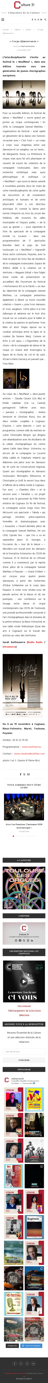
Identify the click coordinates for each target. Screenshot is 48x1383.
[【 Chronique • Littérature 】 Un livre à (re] (34, 1253)
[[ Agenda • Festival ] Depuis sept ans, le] (13, 1176)
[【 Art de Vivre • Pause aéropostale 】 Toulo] (13, 1278)
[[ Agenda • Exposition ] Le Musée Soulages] (34, 1227)
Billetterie (24, 1015)
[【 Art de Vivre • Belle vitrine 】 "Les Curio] (34, 1329)
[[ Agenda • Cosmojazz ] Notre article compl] (13, 1253)
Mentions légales (11, 1373)
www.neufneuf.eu (31, 747)
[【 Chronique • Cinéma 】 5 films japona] (34, 1150)
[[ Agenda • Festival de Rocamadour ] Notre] (34, 1278)
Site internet (24, 1006)
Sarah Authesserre (28, 46)
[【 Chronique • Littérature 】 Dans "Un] (34, 1202)
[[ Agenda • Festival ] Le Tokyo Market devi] (34, 1099)
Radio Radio (35, 642)
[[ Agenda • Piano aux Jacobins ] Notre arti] (34, 1125)
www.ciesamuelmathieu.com (29, 754)
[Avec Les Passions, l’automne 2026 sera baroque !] (24, 807)
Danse (28, 30)
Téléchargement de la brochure (24, 1011)
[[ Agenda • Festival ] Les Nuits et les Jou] (13, 1304)
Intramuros (9, 647)
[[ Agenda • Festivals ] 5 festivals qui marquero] (34, 1176)
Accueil (5, 30)
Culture (17, 30)
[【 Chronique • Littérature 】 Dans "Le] (34, 1304)
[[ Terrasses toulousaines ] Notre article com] (13, 1329)
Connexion (22, 1373)
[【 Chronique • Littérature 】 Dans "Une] (13, 1227)
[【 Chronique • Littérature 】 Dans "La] (13, 1099)
